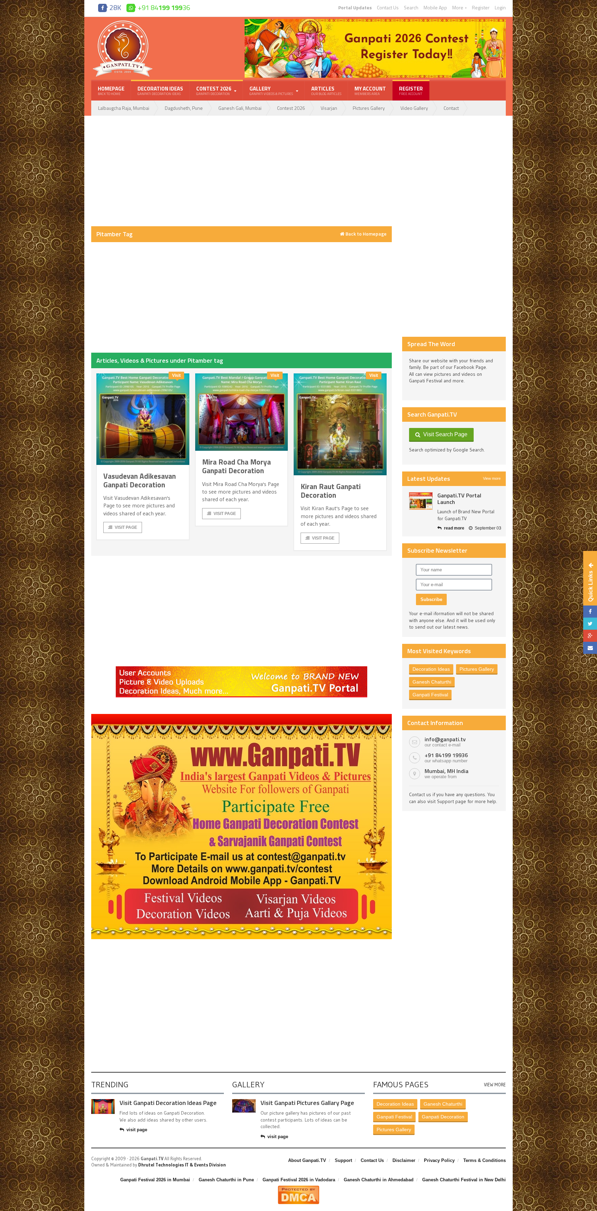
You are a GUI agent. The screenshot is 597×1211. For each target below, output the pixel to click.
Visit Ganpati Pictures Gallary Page (307, 1102)
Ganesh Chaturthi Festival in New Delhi (464, 1179)
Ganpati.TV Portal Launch (459, 498)
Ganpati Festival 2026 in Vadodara (299, 1179)
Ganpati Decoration (443, 1116)
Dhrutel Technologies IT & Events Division (182, 1164)
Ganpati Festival (430, 694)
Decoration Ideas (160, 90)
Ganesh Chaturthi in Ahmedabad (379, 1179)
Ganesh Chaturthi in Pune (226, 1179)
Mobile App (435, 7)
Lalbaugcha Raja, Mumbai (123, 108)
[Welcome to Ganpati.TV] (241, 668)
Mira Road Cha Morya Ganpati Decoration (236, 466)
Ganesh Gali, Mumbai (240, 108)
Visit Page (126, 527)
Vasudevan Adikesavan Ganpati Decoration (139, 480)
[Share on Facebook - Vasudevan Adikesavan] (590, 612)
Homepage (111, 90)
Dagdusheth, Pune (184, 108)
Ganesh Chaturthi (432, 682)
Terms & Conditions (484, 1160)
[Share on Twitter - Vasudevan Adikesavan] (590, 624)
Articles (326, 90)
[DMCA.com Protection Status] (298, 1188)
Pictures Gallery (369, 108)
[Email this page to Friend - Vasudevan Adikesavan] (590, 648)
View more (492, 478)
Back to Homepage (365, 233)
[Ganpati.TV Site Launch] (421, 501)
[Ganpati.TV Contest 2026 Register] (375, 21)
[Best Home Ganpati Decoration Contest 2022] (241, 716)
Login (500, 7)
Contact (451, 108)
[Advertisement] (241, 171)
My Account (370, 90)
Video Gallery (414, 108)
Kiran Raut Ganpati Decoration (331, 490)
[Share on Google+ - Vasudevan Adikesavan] (590, 636)
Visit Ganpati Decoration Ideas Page (168, 1102)
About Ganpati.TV (307, 1160)
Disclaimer (403, 1160)
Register (481, 7)
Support (343, 1160)
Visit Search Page (443, 434)
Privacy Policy (439, 1160)
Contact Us (388, 7)
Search (411, 7)
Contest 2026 (291, 108)
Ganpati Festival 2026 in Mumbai (155, 1179)
